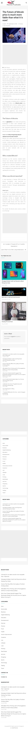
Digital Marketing (7, 450)
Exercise (5, 456)
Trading (4, 490)
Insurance (5, 468)
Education (5, 452)
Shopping (5, 483)
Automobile (5, 445)
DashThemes (15, 727)
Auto (4, 443)
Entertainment (6, 454)
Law (3, 470)
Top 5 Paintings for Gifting (8, 388)
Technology (5, 488)
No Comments (7, 25)
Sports (4, 485)
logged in (13, 336)
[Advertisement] (15, 55)
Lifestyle (4, 472)
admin (5, 23)
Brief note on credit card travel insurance (11, 297)
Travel (4, 492)
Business (5, 447)
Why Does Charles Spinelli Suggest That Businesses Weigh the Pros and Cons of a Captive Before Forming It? (14, 374)
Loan (4, 474)
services (4, 481)
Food (4, 461)
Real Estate (5, 479)
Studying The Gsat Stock (7, 321)
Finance (21, 23)
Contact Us (4, 677)
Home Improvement (7, 465)
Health (4, 463)
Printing (4, 476)
